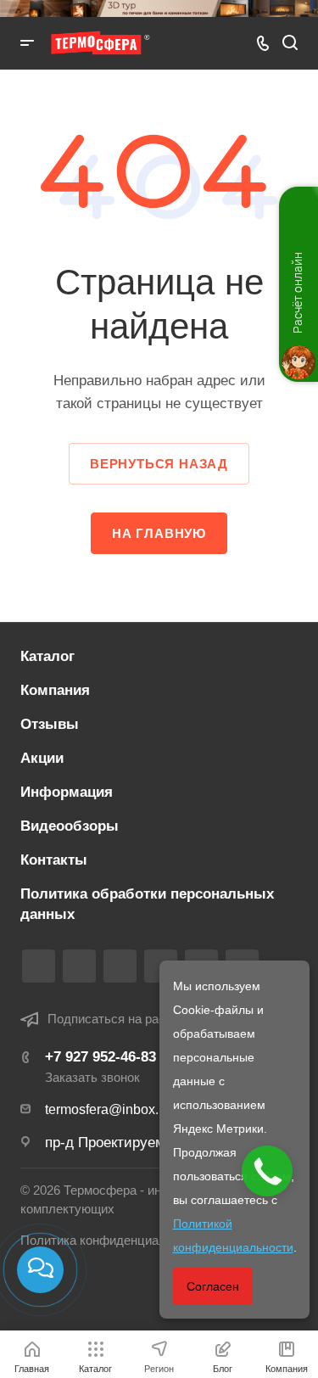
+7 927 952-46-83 (100, 1057)
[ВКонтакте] (38, 966)
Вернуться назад (159, 464)
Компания (55, 690)
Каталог (47, 656)
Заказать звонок (92, 1077)
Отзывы (49, 724)
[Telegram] (120, 966)
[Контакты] (40, 1269)
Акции (42, 758)
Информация (66, 792)
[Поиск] (290, 43)
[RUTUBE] (79, 966)
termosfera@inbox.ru (107, 1109)
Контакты (53, 860)
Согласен (213, 1286)
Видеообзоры (69, 826)
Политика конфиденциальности (113, 1240)
